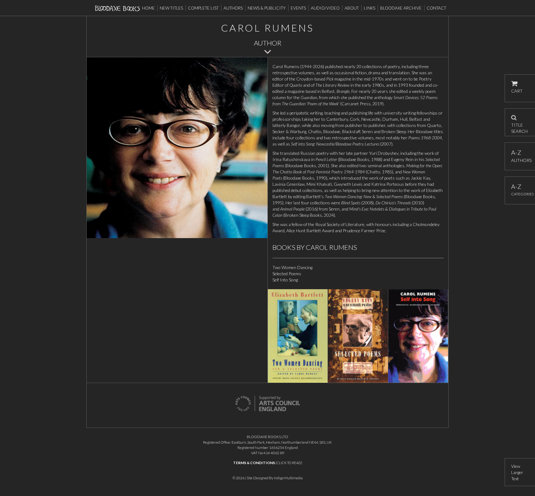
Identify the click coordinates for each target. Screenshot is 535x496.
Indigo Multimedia (288, 478)
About (352, 8)
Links (369, 8)
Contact (436, 8)
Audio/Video (325, 8)
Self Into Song (285, 279)
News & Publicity (267, 8)
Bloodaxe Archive (401, 8)
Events (298, 8)
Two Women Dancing (292, 267)
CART (517, 91)
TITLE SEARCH (519, 126)
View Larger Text (517, 472)
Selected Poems (286, 273)
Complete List (203, 8)
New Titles (171, 8)
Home (148, 8)
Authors (233, 8)
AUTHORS (520, 156)
